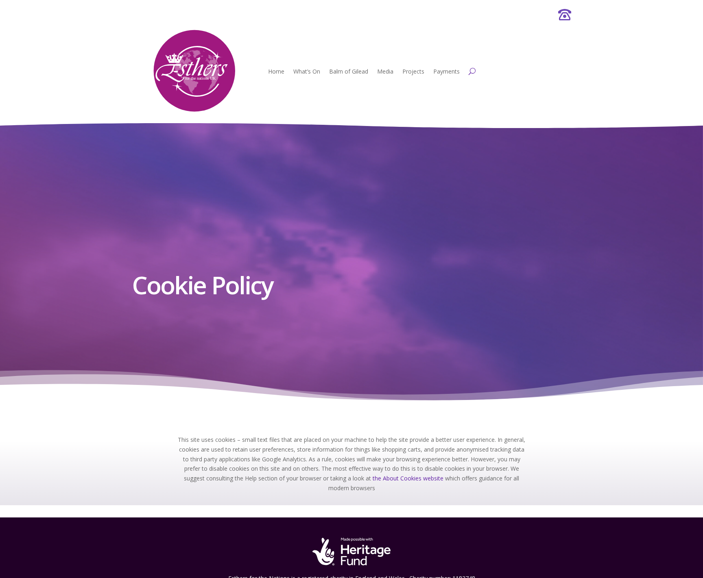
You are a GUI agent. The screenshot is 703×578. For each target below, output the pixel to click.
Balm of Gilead (348, 71)
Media (385, 71)
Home (276, 71)
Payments (446, 71)
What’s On (306, 71)
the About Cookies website (408, 478)
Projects (413, 71)
